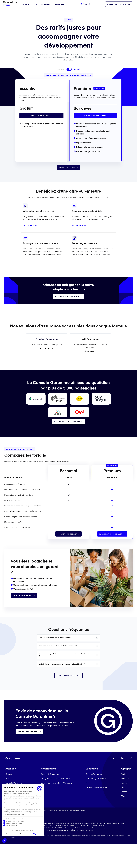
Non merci (9, 834)
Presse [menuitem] (124, 791)
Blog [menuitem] (123, 787)
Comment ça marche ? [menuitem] (96, 778)
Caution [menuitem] (9, 774)
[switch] (69, 69)
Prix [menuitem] (87, 783)
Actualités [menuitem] (125, 778)
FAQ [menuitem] (123, 796)
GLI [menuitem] (7, 778)
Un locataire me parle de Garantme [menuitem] (56, 783)
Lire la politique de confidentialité (14, 814)
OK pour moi (37, 834)
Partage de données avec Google (15, 821)
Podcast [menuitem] (124, 783)
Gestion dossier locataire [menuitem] (97, 787)
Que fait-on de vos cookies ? (14, 823)
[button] (4, 840)
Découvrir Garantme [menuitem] (50, 774)
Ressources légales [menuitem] (54, 810)
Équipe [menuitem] (124, 774)
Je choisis (23, 834)
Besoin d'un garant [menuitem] (94, 774)
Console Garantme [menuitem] (14, 783)
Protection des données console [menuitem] (73, 810)
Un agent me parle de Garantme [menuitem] (55, 778)
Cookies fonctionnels (12, 825)
